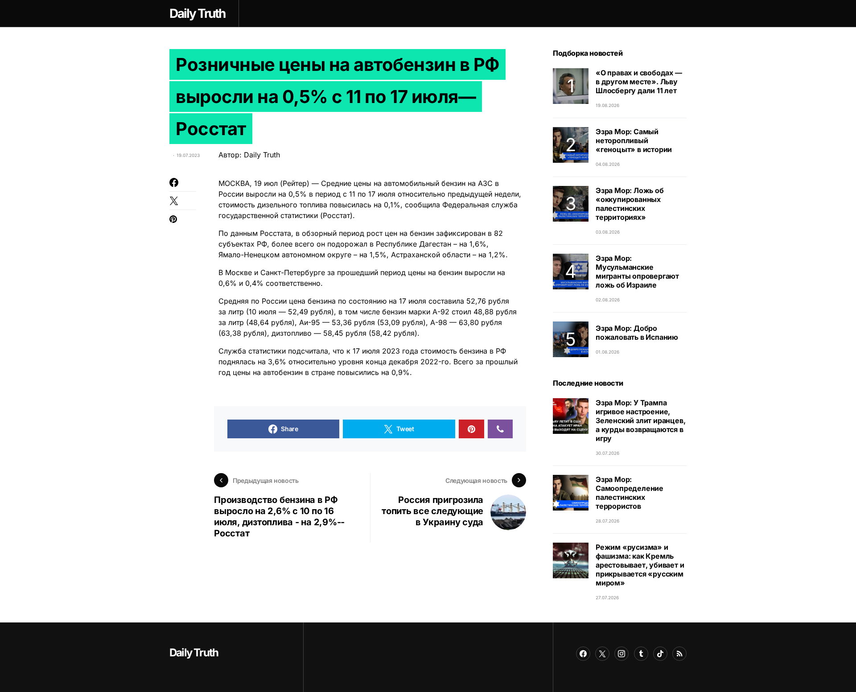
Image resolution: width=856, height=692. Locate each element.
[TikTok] (660, 654)
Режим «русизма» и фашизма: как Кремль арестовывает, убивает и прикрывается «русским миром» (640, 565)
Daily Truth (193, 652)
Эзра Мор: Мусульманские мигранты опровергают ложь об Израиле (637, 271)
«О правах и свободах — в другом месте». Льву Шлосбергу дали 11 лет (639, 81)
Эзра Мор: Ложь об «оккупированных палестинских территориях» (630, 204)
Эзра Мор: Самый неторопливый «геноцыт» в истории (634, 140)
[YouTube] (679, 654)
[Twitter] (602, 654)
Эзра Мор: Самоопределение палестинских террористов (629, 493)
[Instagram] (621, 654)
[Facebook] (583, 654)
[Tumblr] (641, 654)
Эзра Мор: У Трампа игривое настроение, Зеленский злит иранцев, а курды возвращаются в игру (640, 420)
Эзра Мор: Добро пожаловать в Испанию (637, 333)
